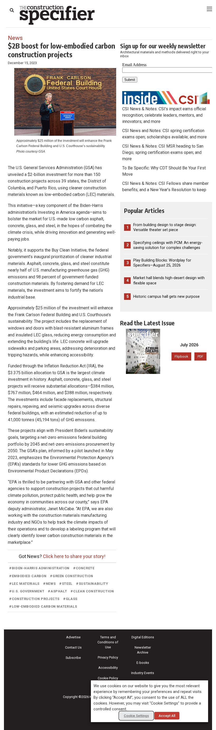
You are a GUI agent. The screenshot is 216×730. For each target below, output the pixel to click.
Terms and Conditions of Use (107, 642)
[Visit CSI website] (166, 97)
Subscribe (73, 658)
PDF (200, 356)
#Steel (65, 584)
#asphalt (57, 591)
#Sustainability (92, 584)
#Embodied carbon (27, 576)
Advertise (73, 637)
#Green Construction (71, 576)
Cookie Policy (108, 678)
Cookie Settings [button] (136, 716)
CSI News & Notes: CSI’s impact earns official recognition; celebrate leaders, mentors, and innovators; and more (164, 115)
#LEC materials (24, 584)
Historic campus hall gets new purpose (166, 296)
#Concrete (84, 568)
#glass (70, 599)
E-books (142, 663)
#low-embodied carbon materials (43, 606)
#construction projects (34, 599)
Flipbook (181, 356)
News (15, 37)
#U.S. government (26, 591)
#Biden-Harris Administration (39, 568)
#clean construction (92, 591)
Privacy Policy (108, 657)
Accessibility (108, 668)
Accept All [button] (167, 716)
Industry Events (142, 673)
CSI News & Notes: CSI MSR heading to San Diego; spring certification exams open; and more (162, 152)
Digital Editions (142, 637)
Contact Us (73, 647)
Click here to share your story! (74, 556)
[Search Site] (12, 10)
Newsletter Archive (143, 649)
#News (49, 584)
